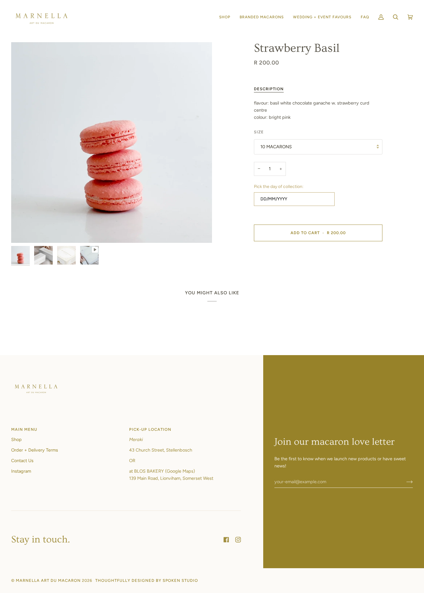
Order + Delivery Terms (34, 450)
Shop (16, 439)
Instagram (21, 471)
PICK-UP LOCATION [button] (150, 429)
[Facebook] (226, 539)
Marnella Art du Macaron (48, 580)
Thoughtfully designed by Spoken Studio (146, 580)
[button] (224, 17)
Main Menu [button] (24, 429)
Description (269, 89)
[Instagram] (238, 539)
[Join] (404, 482)
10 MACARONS (276, 146)
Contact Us (22, 460)
